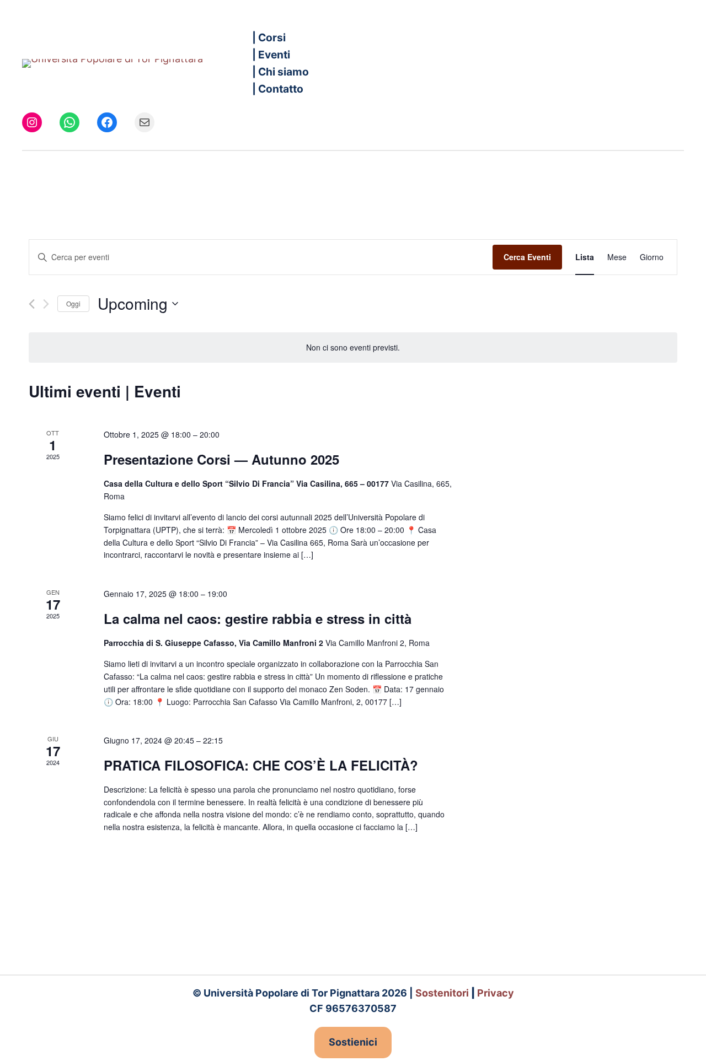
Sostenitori (442, 993)
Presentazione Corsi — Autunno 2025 (221, 459)
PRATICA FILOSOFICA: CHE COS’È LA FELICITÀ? (261, 765)
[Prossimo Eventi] (46, 304)
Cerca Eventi (527, 256)
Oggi (73, 303)
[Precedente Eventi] (32, 304)
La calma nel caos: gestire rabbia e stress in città (257, 618)
